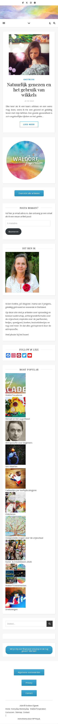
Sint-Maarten (11, 466)
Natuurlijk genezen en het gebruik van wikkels (29, 89)
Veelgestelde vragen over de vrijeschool (24, 537)
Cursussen (9, 712)
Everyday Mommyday (20, 709)
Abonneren (13, 231)
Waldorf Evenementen (15, 585)
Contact (26, 712)
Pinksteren (10, 514)
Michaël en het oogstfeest (17, 418)
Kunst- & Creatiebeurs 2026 (18, 561)
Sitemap (18, 712)
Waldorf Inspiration (38, 709)
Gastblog (29, 79)
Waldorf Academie (13, 395)
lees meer (29, 124)
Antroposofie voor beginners (18, 442)
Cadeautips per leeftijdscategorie (21, 490)
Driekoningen (11, 609)
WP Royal (36, 718)
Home (7, 709)
